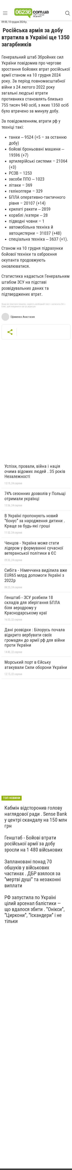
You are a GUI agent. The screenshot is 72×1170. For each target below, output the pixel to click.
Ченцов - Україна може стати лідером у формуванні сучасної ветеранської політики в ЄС (33, 548)
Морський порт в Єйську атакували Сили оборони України (35, 665)
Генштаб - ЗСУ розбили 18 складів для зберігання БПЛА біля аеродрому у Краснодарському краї (32, 605)
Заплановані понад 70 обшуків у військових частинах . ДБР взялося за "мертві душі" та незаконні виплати (32, 874)
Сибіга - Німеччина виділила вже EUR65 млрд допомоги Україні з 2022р (35, 575)
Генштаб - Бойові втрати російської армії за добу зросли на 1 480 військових (33, 844)
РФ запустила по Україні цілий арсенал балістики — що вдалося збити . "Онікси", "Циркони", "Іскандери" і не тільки (34, 909)
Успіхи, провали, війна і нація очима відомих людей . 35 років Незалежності (34, 471)
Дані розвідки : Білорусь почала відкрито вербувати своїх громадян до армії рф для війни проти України (34, 637)
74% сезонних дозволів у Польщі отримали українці (35, 496)
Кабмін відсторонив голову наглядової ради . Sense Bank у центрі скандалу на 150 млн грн (35, 817)
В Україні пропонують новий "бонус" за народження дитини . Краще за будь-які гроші (34, 521)
